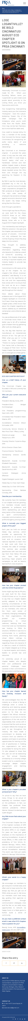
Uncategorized (6, 49)
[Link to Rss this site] (13, 1019)
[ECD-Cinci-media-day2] (14, 62)
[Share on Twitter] (14, 963)
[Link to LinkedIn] (22, 1019)
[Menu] (24, 3)
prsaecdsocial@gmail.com (11, 1007)
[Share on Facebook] (6, 963)
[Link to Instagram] (20, 1019)
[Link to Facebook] (18, 1019)
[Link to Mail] (25, 1019)
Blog (3, 8)
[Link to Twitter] (15, 1019)
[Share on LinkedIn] (22, 963)
